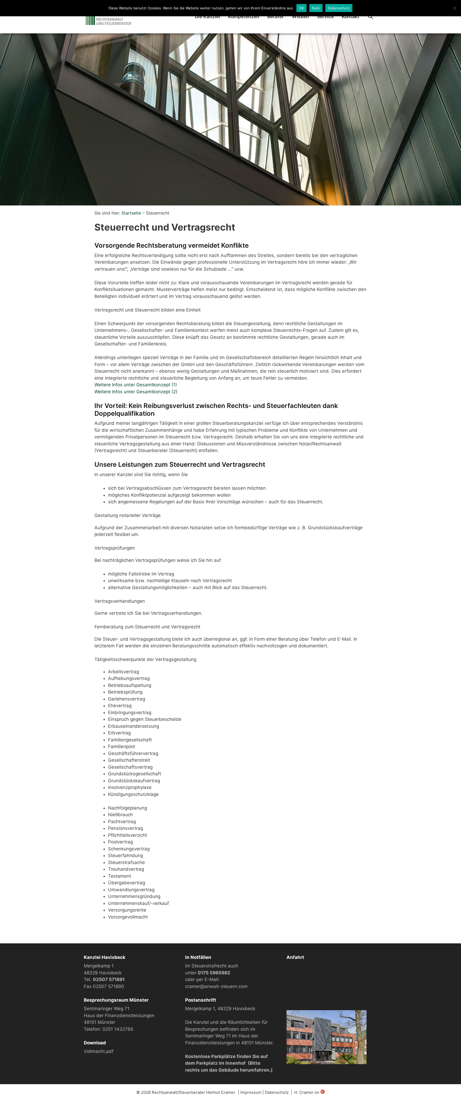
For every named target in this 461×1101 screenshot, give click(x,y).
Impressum (250, 1092)
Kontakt (350, 16)
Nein (316, 8)
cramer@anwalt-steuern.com (216, 986)
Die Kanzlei (207, 16)
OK (301, 8)
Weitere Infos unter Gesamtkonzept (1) (135, 384)
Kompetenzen (243, 16)
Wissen (300, 16)
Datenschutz (277, 1092)
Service (325, 16)
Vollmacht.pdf (98, 1051)
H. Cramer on (307, 1092)
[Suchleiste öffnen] (370, 16)
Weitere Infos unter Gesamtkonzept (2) (135, 391)
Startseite (131, 213)
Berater (275, 16)
